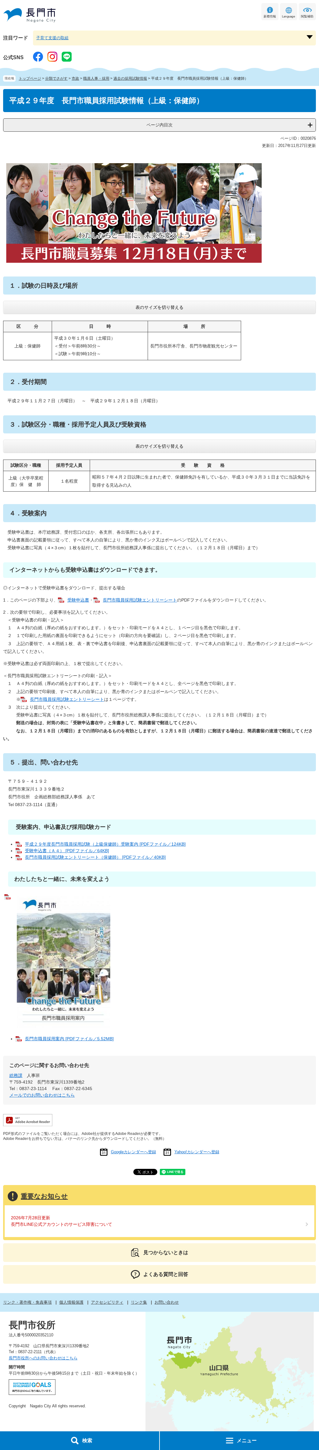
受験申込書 (78, 599)
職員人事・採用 (96, 78)
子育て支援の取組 (52, 37)
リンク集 (139, 1302)
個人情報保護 (71, 1302)
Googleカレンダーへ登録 (133, 1152)
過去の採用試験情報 (130, 78)
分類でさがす (56, 78)
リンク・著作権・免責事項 (27, 1302)
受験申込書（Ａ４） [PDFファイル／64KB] (67, 850)
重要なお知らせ (44, 1196)
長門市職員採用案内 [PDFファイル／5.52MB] (69, 1038)
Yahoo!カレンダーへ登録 (196, 1152)
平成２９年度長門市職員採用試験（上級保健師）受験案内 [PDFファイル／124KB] (105, 844)
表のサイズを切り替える (159, 307)
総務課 (15, 1075)
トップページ (30, 78)
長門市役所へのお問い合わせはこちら (43, 1358)
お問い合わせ (167, 1302)
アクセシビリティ (107, 1302)
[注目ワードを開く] (310, 37)
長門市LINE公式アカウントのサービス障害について (61, 1224)
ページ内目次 (159, 124)
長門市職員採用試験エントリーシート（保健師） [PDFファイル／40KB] (95, 857)
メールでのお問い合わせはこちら (42, 1095)
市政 (75, 78)
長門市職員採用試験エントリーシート (140, 599)
